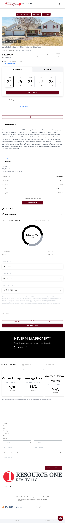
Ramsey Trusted (40, 507)
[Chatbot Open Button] (60, 518)
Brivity (9, 520)
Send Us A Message (53, 468)
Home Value (6, 433)
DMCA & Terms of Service (51, 520)
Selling (4, 428)
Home (4, 421)
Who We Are (6, 435)
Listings (5, 423)
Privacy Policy (39, 520)
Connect (5, 438)
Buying (4, 426)
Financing (5, 430)
